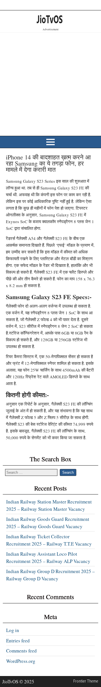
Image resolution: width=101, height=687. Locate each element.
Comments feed (21, 650)
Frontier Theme (85, 681)
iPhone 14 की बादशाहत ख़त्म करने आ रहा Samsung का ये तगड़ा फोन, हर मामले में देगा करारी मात (48, 163)
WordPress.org (20, 661)
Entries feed (18, 640)
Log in (12, 630)
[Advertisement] (50, 83)
